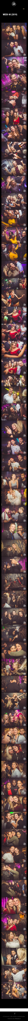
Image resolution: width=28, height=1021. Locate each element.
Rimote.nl (18, 1018)
